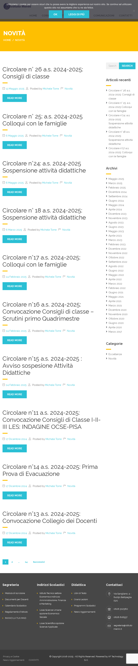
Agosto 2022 (116, 266)
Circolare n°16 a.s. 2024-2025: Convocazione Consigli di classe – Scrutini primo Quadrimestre (48, 311)
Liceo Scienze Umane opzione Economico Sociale (50, 613)
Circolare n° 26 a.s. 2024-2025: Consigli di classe (43, 73)
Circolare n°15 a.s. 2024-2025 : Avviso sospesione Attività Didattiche (42, 365)
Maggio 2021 (116, 296)
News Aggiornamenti (84, 612)
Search (127, 65)
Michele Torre (51, 88)
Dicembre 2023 (117, 213)
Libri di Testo (80, 593)
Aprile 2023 (115, 235)
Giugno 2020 (116, 323)
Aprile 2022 (115, 279)
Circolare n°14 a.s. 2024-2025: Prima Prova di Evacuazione (50, 470)
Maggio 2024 (116, 205)
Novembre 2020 (118, 314)
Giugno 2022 (116, 270)
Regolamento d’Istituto (16, 612)
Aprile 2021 (115, 301)
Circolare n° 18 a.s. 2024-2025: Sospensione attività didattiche (44, 214)
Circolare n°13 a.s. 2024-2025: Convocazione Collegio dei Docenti (50, 517)
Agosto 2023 (116, 222)
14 (26, 562)
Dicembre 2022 (117, 248)
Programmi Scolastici (85, 605)
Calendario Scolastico (15, 605)
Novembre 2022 (118, 253)
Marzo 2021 (115, 305)
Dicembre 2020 (118, 309)
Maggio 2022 (116, 274)
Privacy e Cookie (11, 656)
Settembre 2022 (118, 261)
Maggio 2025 (116, 178)
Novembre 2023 (118, 218)
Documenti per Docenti (16, 599)
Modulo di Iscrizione (15, 593)
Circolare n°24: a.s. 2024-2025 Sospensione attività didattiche (44, 167)
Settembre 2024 (118, 196)
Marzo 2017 (115, 331)
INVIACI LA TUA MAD (15, 618)
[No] (133, 10)
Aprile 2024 (115, 209)
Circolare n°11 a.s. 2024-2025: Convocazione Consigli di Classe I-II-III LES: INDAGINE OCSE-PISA (52, 419)
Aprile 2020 (115, 327)
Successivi (39, 562)
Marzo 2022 (115, 283)
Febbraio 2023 (117, 244)
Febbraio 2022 (117, 288)
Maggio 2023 (116, 231)
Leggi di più (76, 14)
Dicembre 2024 (118, 192)
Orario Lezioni (81, 599)
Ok (55, 14)
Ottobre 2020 (116, 318)
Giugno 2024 (116, 200)
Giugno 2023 (116, 226)
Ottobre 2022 (116, 257)
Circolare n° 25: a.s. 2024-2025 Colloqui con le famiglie (43, 120)
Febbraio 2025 (117, 187)
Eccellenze (115, 354)
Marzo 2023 (115, 240)
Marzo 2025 (115, 183)
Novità (69, 88)
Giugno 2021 (116, 292)
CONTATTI (34, 660)
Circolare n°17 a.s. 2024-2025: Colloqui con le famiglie (41, 261)
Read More (14, 98)
